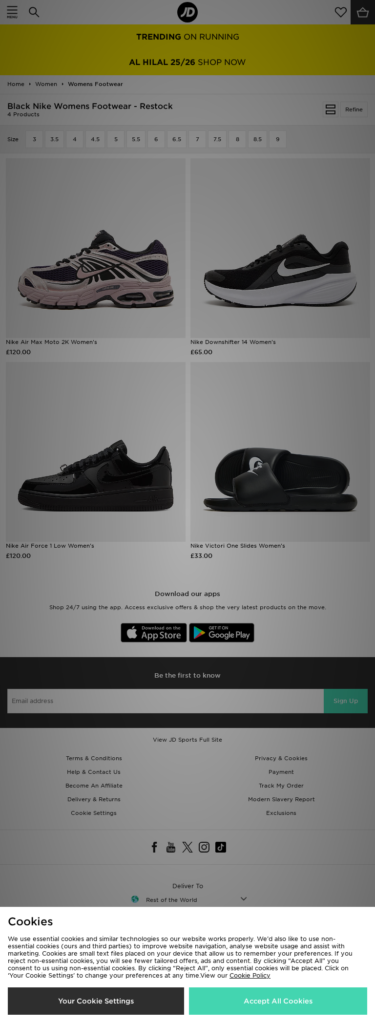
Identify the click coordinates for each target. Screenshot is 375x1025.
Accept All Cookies (278, 1001)
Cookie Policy (250, 975)
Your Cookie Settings (96, 1001)
